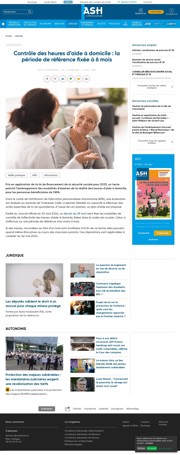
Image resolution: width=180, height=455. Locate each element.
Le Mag (125, 23)
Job (148, 24)
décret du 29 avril (75, 213)
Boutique (32, 2)
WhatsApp (132, 408)
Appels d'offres (129, 2)
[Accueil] (3, 23)
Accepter (152, 448)
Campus (68, 2)
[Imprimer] (86, 79)
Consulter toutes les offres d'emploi (151, 86)
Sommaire (143, 233)
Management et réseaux (87, 23)
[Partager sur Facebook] (47, 79)
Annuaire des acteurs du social (95, 2)
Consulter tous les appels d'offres (152, 141)
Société (101, 24)
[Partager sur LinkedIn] (62, 79)
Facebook (90, 408)
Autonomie (45, 24)
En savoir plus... (165, 448)
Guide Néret (50, 2)
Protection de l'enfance (30, 23)
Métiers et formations (14, 23)
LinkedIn (103, 408)
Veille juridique (16, 175)
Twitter (77, 408)
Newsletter (140, 13)
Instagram (117, 408)
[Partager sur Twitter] (55, 79)
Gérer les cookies (163, 423)
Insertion (59, 24)
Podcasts (114, 24)
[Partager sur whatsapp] (70, 79)
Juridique (72, 24)
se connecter (171, 14)
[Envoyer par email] (78, 79)
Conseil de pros (158, 23)
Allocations (51, 175)
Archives (153, 239)
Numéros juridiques (136, 23)
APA (34, 175)
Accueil (9, 36)
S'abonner (156, 12)
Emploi (126, 421)
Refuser (141, 448)
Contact (148, 2)
